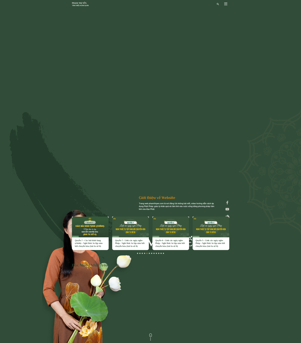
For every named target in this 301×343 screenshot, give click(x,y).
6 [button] (149, 253)
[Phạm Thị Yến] (80, 4)
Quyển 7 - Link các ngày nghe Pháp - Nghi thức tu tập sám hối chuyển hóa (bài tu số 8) (89, 243)
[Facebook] (227, 202)
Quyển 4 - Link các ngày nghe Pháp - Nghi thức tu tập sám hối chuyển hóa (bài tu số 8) (210, 243)
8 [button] (154, 253)
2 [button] (140, 253)
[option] (90, 233)
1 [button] (137, 253)
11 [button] (161, 253)
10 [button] (159, 253)
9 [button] (156, 253)
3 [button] (142, 253)
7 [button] (151, 253)
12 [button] (163, 253)
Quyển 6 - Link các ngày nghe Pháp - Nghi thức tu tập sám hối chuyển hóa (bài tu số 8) (130, 243)
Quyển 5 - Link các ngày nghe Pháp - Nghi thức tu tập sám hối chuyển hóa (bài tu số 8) (170, 243)
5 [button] (147, 253)
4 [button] (144, 253)
